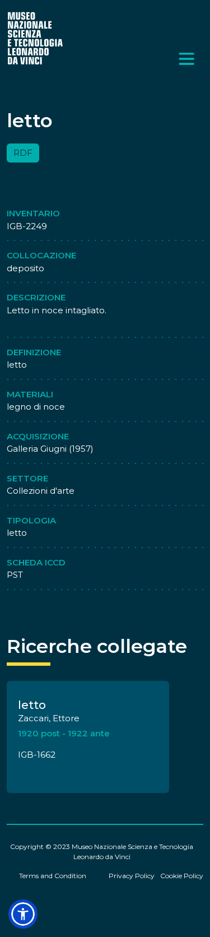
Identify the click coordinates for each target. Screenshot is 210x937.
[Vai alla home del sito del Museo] (36, 37)
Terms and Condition (52, 875)
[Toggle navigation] (186, 59)
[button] (23, 914)
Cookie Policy (181, 875)
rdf (22, 152)
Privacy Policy (132, 875)
